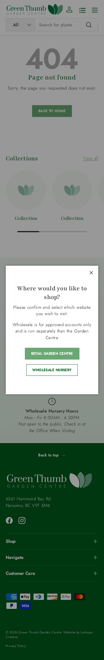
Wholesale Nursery (52, 370)
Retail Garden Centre (52, 353)
